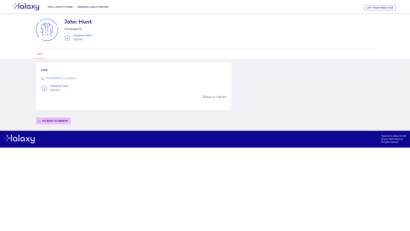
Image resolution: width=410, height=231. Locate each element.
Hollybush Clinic (82, 35)
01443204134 (54, 78)
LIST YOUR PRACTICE (379, 8)
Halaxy (396, 136)
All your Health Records (392, 139)
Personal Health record (93, 7)
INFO (39, 54)
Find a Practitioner (60, 7)
